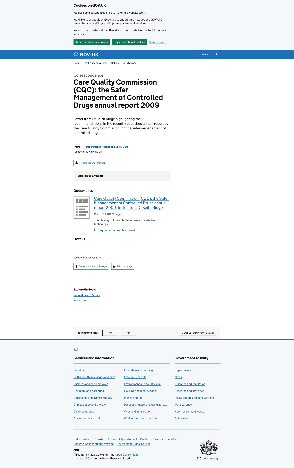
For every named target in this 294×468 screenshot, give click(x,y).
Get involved (182, 418)
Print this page (124, 266)
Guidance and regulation (190, 384)
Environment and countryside (142, 384)
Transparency (183, 404)
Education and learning (138, 370)
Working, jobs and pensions (141, 418)
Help (77, 439)
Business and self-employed (91, 384)
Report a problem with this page (197, 332)
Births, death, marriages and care (94, 377)
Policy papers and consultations (195, 397)
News (178, 377)
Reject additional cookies (129, 42)
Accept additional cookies (91, 42)
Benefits (79, 370)
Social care (80, 300)
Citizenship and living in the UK (93, 397)
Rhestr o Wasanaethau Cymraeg (94, 444)
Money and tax (133, 397)
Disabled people (84, 411)
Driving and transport (87, 418)
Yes (113, 332)
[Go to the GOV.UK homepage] (86, 54)
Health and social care (95, 62)
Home (77, 62)
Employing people (135, 377)
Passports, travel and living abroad (145, 404)
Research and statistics (189, 391)
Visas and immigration (137, 411)
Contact (145, 439)
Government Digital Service (134, 444)
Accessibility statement (122, 439)
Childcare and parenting (89, 391)
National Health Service (123, 62)
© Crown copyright (209, 458)
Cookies (100, 439)
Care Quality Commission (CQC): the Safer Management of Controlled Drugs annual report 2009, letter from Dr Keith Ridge (131, 203)
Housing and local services (140, 391)
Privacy (87, 439)
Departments (183, 370)
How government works (189, 411)
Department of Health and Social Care (107, 146)
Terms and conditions (166, 439)
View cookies (157, 42)
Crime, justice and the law (90, 404)
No (131, 332)
